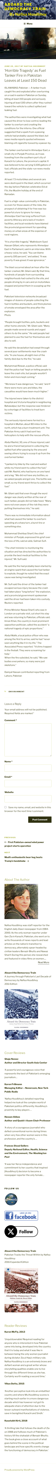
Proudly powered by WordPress (19, 1470)
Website (9, 792)
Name (8, 761)
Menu (29, 23)
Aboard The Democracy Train (25, 6)
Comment (10, 720)
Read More (43, 962)
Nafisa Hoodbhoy (35, 66)
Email (8, 777)
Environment (17, 692)
